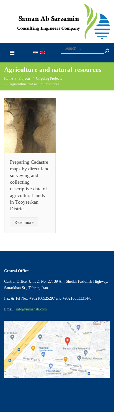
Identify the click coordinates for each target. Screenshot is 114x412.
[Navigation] (12, 52)
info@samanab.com (31, 309)
